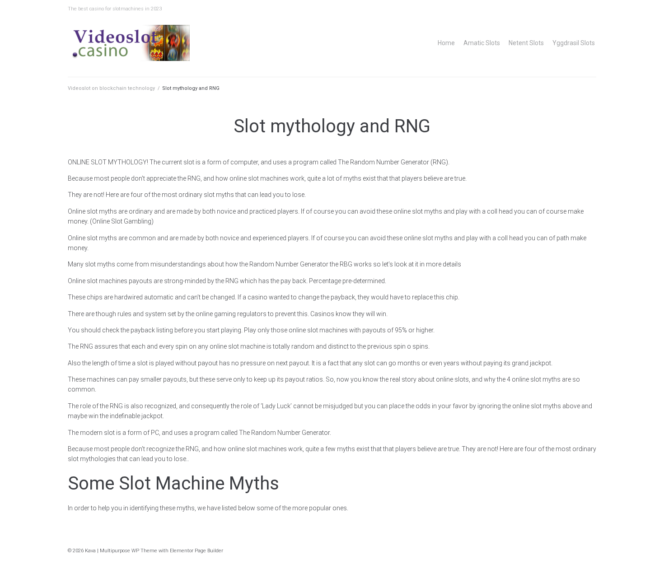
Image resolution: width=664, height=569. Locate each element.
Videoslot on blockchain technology (111, 88)
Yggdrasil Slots (573, 43)
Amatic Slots (481, 43)
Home (446, 43)
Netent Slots (526, 43)
